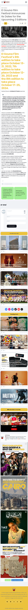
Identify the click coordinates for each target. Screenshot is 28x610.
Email (8, 221)
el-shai (3, 205)
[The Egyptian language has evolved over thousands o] (14, 561)
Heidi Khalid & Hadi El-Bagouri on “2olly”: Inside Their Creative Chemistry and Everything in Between (13, 328)
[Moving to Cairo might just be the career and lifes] (14, 493)
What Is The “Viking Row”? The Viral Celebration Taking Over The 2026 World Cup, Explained (13, 300)
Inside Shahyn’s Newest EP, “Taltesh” (12, 384)
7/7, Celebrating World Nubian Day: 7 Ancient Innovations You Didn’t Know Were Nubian (12, 282)
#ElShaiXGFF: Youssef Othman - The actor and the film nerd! (20, 193)
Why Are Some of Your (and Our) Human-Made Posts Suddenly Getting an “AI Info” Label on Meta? (14, 364)
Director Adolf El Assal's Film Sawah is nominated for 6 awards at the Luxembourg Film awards (7, 193)
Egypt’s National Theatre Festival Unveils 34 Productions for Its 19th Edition (13, 265)
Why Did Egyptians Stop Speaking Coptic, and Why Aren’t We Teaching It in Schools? (14, 247)
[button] (2, 2)
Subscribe (14, 429)
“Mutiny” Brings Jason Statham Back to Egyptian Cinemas (13, 401)
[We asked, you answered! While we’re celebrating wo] (14, 459)
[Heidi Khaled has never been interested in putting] (14, 527)
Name (8, 216)
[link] (25, 23)
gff (2, 180)
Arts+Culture (4, 8)
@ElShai (14, 426)
